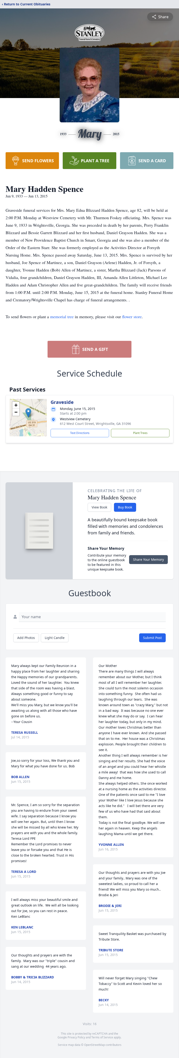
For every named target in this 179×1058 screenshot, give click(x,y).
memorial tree (62, 316)
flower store (132, 316)
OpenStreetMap (94, 1045)
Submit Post (152, 637)
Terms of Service (102, 1037)
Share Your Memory (148, 559)
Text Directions (80, 433)
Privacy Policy (76, 1037)
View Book (99, 507)
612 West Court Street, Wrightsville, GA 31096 (95, 423)
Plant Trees (140, 433)
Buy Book (125, 507)
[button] (28, 413)
